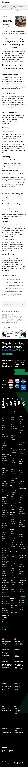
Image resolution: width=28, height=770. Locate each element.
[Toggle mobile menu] (25, 2)
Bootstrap (13, 546)
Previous (19, 10)
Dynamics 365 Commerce (5, 567)
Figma (12, 531)
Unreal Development (14, 604)
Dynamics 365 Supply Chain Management (5, 562)
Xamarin (4, 481)
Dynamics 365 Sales (5, 570)
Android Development (5, 417)
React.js (12, 540)
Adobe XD (13, 533)
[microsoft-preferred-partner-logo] (23, 385)
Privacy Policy (5, 763)
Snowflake (21, 598)
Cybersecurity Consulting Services (14, 566)
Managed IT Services (13, 558)
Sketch (12, 535)
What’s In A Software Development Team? (14, 291)
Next (24, 10)
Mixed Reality (5, 612)
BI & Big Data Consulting (14, 562)
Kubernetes (21, 472)
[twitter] (17, 763)
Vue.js (12, 542)
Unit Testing (21, 546)
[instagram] (20, 763)
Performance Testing (22, 549)
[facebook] (14, 763)
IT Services (13, 556)
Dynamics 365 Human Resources (5, 557)
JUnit (20, 538)
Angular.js (13, 538)
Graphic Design (21, 574)
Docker (20, 470)
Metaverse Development (14, 611)
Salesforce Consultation (14, 592)
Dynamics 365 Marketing (5, 574)
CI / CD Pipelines (21, 543)
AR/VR (20, 561)
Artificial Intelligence (5, 609)
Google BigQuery (21, 604)
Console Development (14, 608)
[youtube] (22, 763)
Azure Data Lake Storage (22, 595)
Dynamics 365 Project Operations (5, 592)
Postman (21, 540)
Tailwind (13, 548)
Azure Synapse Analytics (22, 588)
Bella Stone (5, 294)
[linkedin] (25, 763)
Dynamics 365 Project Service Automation (5, 598)
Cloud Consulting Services (13, 577)
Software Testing (21, 563)
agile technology (7, 106)
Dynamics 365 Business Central (5, 583)
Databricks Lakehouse (21, 601)
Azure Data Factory (21, 592)
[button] (3, 334)
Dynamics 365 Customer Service (5, 578)
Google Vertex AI (5, 630)
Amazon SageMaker (4, 626)
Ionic (3, 479)
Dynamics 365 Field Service (5, 588)
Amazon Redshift (21, 608)
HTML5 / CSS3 (14, 544)
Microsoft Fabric (21, 585)
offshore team (6, 55)
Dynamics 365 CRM (5, 553)
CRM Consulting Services (13, 582)
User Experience (21, 570)
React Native (5, 477)
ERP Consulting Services (13, 587)
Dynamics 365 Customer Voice (5, 605)
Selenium (21, 536)
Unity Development (14, 601)
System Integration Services (13, 572)
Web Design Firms (21, 567)
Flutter (3, 474)
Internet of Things (21, 558)
